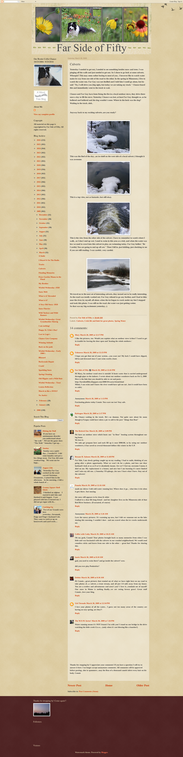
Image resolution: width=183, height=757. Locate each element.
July (41, 236)
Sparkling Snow (45, 370)
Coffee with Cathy (82, 534)
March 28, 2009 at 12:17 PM (91, 335)
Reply (77, 345)
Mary (77, 335)
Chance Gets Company (48, 338)
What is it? (43, 300)
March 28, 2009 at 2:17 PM (95, 413)
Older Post (143, 685)
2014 (39, 190)
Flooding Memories (47, 273)
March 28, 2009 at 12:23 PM (95, 352)
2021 (39, 161)
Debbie (78, 577)
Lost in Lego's (44, 334)
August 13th (48, 468)
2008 (39, 410)
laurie (77, 557)
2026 (39, 140)
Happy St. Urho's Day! (48, 330)
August (42, 232)
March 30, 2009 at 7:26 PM (103, 621)
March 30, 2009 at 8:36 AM (92, 577)
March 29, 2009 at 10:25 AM (102, 534)
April (41, 248)
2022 (39, 157)
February (43, 401)
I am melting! (44, 326)
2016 (39, 182)
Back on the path (46, 347)
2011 (39, 203)
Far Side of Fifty (82, 370)
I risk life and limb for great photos (99, 321)
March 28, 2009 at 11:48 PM (102, 457)
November (43, 219)
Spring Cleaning (45, 374)
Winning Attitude (46, 343)
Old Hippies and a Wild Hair (50, 378)
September (43, 227)
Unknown (79, 352)
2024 (39, 148)
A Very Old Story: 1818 (48, 304)
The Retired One (82, 431)
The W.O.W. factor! (83, 621)
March (42, 252)
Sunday (46, 448)
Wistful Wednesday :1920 (49, 288)
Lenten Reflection (46, 387)
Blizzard (42, 358)
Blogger (104, 752)
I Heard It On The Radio (49, 260)
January (42, 405)
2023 (39, 153)
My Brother (43, 283)
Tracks (41, 264)
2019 (39, 169)
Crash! (41, 366)
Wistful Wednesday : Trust (50, 383)
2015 (39, 186)
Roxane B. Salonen (82, 457)
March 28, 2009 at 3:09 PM (100, 431)
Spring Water (120, 321)
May (41, 244)
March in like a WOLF (48, 391)
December (43, 215)
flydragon (79, 413)
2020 (39, 165)
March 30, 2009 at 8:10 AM (91, 557)
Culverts (79, 321)
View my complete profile (44, 114)
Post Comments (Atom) (88, 691)
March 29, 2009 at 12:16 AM (93, 485)
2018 (39, 173)
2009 (39, 211)
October (42, 223)
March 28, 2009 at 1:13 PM (96, 399)
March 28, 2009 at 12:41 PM (103, 370)
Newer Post (74, 685)
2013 (39, 194)
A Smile (42, 256)
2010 (39, 207)
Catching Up (48, 507)
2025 (39, 144)
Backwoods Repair (46, 362)
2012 (39, 199)
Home (108, 685)
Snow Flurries (44, 309)
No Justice (43, 395)
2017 (39, 178)
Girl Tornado (80, 603)
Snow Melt (43, 292)
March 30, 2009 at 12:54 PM (98, 603)
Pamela (78, 485)
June (41, 240)
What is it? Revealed (47, 296)
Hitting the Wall (49, 431)
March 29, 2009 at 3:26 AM (96, 514)
